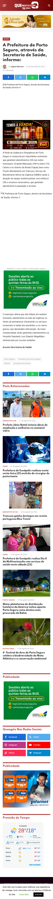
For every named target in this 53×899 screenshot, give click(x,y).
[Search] (48, 5)
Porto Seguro (9, 359)
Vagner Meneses (17, 67)
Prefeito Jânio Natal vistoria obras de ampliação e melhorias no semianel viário (25, 428)
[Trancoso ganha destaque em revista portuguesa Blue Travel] (26, 495)
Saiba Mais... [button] (24, 894)
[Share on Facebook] (8, 77)
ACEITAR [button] (38, 895)
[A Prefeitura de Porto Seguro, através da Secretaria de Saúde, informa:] (26, 99)
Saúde (6, 39)
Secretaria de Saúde (21, 363)
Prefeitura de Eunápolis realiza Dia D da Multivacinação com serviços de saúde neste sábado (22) (25, 561)
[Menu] (4, 5)
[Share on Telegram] (44, 77)
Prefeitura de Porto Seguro (29, 359)
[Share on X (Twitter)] (20, 77)
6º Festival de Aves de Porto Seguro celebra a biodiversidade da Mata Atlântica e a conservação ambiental (24, 655)
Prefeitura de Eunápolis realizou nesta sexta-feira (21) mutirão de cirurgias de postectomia (26, 473)
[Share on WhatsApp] (32, 77)
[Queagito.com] (26, 5)
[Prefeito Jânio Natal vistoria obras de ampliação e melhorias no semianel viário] (26, 404)
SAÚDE (7, 363)
